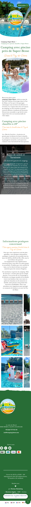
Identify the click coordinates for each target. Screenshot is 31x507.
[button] (11, 5)
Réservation (22, 5)
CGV (18, 492)
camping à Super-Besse (9, 99)
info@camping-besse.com (11, 432)
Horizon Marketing (17, 489)
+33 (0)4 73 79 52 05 (11, 430)
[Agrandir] (20, 296)
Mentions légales (11, 492)
